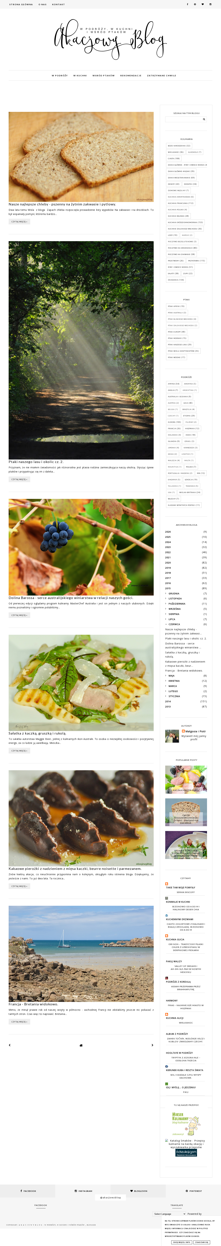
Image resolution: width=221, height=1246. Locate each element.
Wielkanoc (173, 152)
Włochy (172, 499)
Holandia (173, 435)
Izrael (187, 441)
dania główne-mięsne (179, 171)
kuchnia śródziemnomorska (182, 222)
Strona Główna (21, 4)
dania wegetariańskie (179, 178)
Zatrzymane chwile (161, 75)
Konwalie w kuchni (178, 901)
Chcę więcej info (181, 1242)
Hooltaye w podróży (179, 1052)
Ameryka (188, 384)
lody (170, 235)
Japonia (172, 448)
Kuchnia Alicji (175, 1018)
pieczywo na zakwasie (179, 254)
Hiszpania (190, 428)
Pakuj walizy (174, 961)
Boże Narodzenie (177, 146)
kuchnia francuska (178, 203)
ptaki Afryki (174, 306)
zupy (185, 273)
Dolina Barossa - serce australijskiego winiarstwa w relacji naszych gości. (71, 598)
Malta (187, 460)
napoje (185, 235)
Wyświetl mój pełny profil (193, 737)
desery (171, 184)
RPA (198, 473)
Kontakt (58, 4)
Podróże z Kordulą (178, 981)
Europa (171, 422)
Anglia (171, 390)
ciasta (171, 159)
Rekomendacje (131, 75)
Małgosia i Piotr (195, 731)
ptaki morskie (175, 338)
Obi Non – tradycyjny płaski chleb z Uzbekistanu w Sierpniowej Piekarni (186, 947)
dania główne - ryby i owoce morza (186, 165)
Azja (186, 403)
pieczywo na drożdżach (180, 248)
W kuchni (80, 75)
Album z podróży (177, 1033)
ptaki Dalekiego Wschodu (181, 325)
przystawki (193, 261)
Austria (172, 403)
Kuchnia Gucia (175, 939)
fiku (186, 1092)
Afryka (171, 384)
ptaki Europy (174, 332)
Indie (188, 435)
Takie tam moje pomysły (180, 887)
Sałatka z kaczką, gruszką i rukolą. (37, 733)
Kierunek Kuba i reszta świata (184, 1070)
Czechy (171, 416)
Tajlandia (173, 486)
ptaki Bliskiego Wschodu (180, 319)
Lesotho (186, 454)
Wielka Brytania (187, 492)
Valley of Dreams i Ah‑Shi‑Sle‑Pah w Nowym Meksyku (186, 969)
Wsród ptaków (104, 75)
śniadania (173, 280)
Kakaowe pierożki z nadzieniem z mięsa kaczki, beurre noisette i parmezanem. (75, 868)
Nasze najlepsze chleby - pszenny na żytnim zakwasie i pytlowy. (62, 204)
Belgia (171, 409)
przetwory (173, 261)
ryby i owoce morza (178, 267)
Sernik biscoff (186, 892)
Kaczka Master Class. (186, 790)
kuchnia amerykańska (179, 197)
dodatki (188, 184)
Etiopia (186, 416)
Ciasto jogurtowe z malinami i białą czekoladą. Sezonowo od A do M (186, 927)
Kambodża (189, 448)
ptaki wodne (174, 357)
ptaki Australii (175, 313)
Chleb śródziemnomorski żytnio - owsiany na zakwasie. (186, 819)
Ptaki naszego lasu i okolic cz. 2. (36, 462)
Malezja (172, 460)
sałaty (171, 273)
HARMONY (172, 1000)
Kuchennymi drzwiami (179, 919)
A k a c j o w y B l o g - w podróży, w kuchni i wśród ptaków (52, 1225)
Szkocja (189, 480)
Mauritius (173, 467)
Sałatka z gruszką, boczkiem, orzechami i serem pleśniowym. (186, 853)
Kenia (171, 454)
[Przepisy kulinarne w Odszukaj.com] (186, 1155)
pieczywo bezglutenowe (180, 242)
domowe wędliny (177, 190)
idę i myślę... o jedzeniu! (181, 1087)
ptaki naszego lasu (177, 345)
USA (169, 492)
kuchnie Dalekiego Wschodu (182, 229)
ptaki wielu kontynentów (181, 351)
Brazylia (186, 409)
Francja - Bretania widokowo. (33, 1004)
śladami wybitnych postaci (181, 505)
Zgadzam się (201, 1242)
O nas (43, 4)
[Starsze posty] (153, 1045)
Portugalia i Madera (178, 473)
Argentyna (188, 390)
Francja (172, 428)
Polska (189, 467)
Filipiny (189, 422)
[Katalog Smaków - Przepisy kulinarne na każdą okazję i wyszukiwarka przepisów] (186, 1147)
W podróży (60, 75)
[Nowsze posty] (10, 1045)
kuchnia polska (176, 210)
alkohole (193, 152)
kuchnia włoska (176, 216)
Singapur (172, 480)
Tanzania (190, 486)
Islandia (172, 441)
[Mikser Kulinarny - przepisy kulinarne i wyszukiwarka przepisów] (186, 1135)
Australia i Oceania (178, 397)
